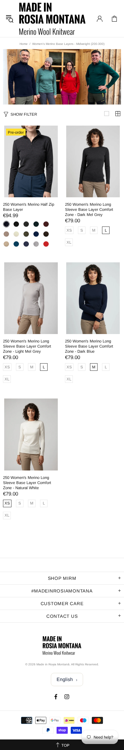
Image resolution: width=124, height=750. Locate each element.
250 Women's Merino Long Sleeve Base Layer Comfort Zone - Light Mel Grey (27, 346)
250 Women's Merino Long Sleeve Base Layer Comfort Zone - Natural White (27, 482)
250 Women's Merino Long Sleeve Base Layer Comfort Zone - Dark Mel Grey (89, 209)
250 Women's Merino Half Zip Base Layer (28, 207)
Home (24, 43)
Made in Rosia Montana (52, 18)
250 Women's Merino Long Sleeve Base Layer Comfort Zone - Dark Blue (89, 346)
